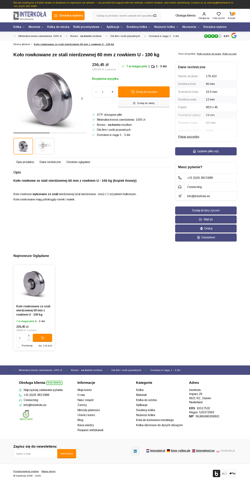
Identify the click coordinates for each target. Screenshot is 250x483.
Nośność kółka (164, 26)
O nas (81, 394)
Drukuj (208, 228)
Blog (80, 420)
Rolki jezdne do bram (209, 53)
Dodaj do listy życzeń (206, 210)
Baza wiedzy (85, 425)
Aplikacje (113, 26)
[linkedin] (135, 451)
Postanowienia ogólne (26, 471)
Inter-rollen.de (180, 450)
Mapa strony (49, 471)
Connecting (194, 187)
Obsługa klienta (185, 15)
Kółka (17, 26)
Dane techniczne (50, 162)
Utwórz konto (86, 415)
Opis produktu (25, 162)
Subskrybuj (67, 453)
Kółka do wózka (58, 26)
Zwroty (82, 405)
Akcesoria (189, 26)
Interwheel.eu (205, 450)
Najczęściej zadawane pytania (43, 389)
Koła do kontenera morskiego (155, 420)
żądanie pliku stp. (208, 151)
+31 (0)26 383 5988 (200, 177)
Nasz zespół (85, 400)
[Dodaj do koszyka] (42, 338)
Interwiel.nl (157, 450)
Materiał (34, 26)
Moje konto (84, 389)
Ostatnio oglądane (78, 162)
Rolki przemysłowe (86, 26)
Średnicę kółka (136, 26)
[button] (82, 98)
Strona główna (21, 44)
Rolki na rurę (229, 53)
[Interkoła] (29, 15)
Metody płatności (88, 410)
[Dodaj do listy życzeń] (49, 270)
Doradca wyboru (215, 26)
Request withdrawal (90, 430)
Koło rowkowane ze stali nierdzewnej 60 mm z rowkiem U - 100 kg (74, 44)
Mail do (208, 219)
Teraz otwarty (54, 382)
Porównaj (27, 345)
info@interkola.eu (198, 196)
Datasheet (208, 237)
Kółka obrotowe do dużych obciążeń (159, 425)
